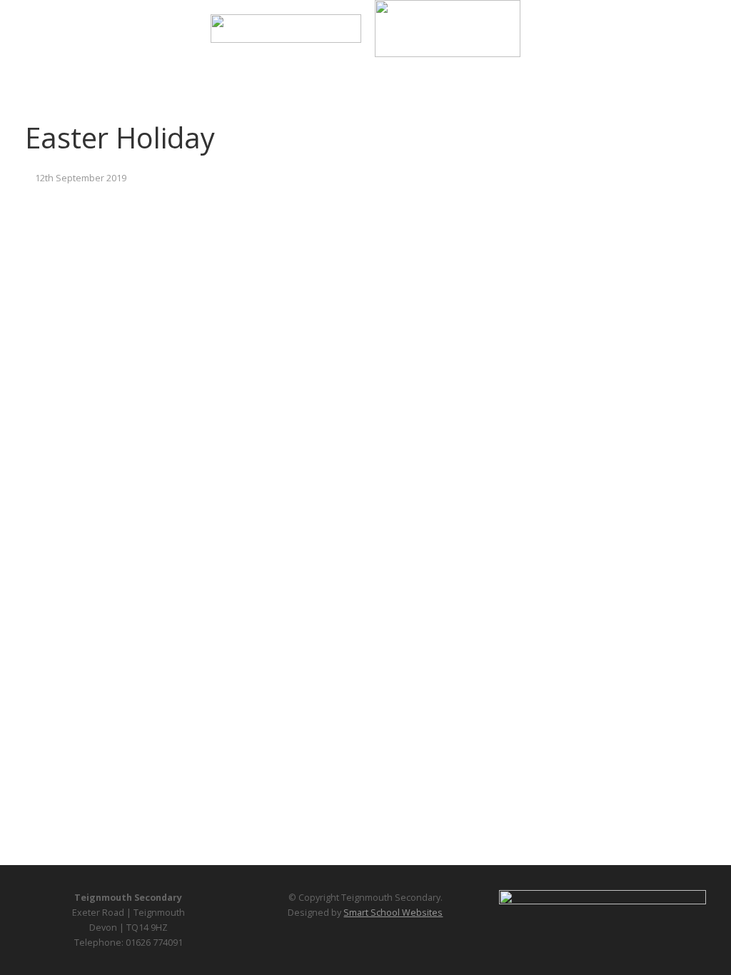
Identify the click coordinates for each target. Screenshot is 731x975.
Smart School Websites (393, 912)
